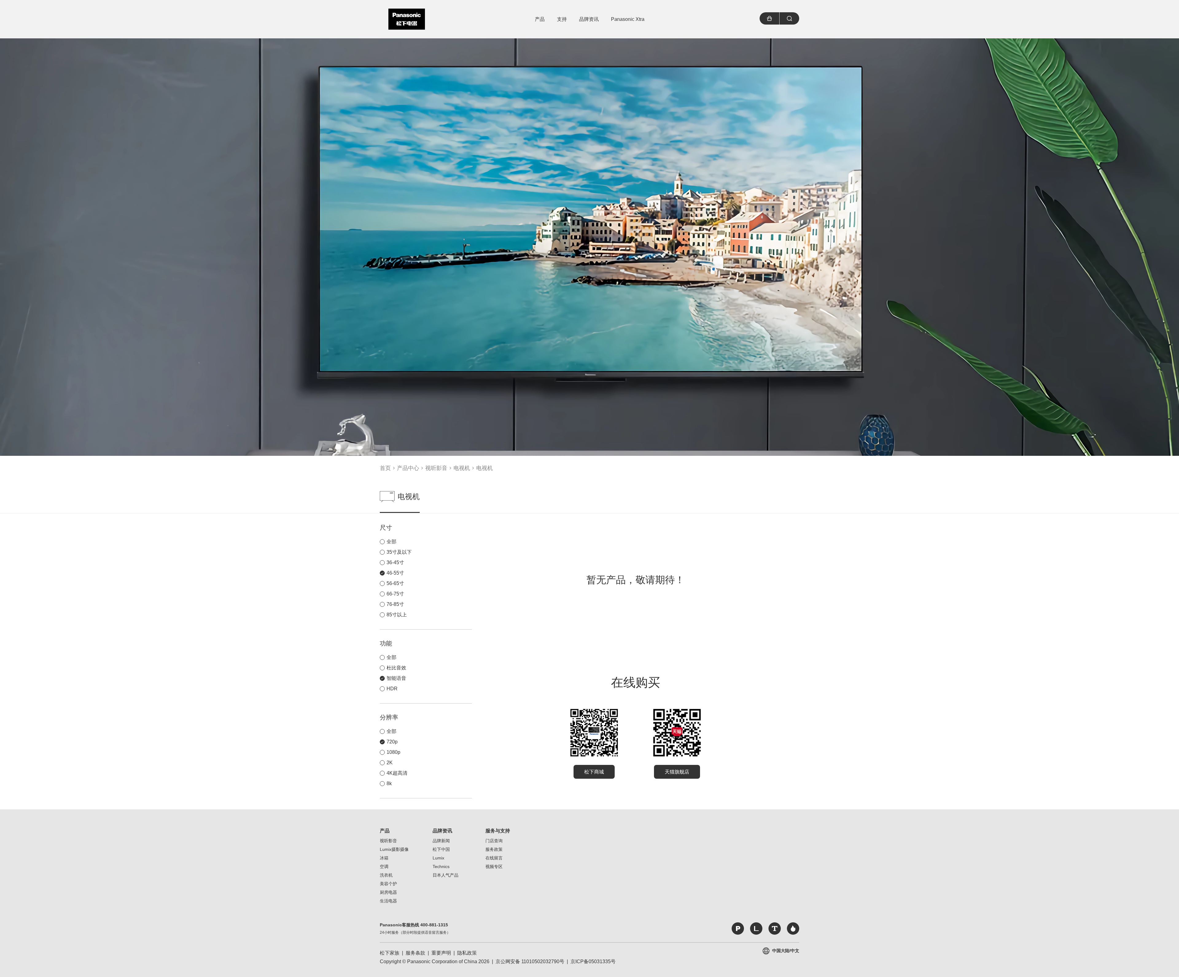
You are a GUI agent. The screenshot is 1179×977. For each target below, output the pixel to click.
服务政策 (494, 849)
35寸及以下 (399, 552)
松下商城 (594, 771)
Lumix (438, 857)
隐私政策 (467, 953)
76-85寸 (395, 604)
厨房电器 (388, 892)
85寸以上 (397, 614)
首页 (385, 468)
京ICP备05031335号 (593, 961)
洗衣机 (386, 875)
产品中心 (408, 468)
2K (390, 762)
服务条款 (415, 953)
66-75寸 (395, 593)
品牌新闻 (441, 840)
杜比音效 (396, 667)
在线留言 (494, 857)
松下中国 (441, 849)
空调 (384, 866)
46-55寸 (395, 573)
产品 (385, 830)
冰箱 (384, 857)
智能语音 (396, 678)
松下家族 (389, 953)
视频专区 (494, 866)
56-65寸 (395, 583)
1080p (393, 752)
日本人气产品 (445, 875)
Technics (441, 866)
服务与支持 (497, 830)
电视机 (461, 468)
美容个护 (388, 883)
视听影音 (436, 468)
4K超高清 (397, 773)
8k (389, 783)
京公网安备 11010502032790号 (530, 961)
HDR (392, 688)
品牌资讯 (442, 830)
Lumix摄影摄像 (394, 849)
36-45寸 (395, 562)
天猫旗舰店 (677, 771)
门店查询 (494, 840)
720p (392, 741)
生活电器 (388, 900)
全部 (391, 541)
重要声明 (441, 953)
